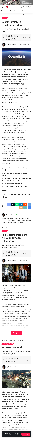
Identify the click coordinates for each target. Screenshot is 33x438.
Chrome (9, 194)
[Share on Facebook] (6, 35)
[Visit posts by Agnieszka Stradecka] (4, 45)
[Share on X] (9, 35)
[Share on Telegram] (6, 39)
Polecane (4, 197)
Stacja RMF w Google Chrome (13, 183)
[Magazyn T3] (7, 7)
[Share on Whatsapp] (12, 35)
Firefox (14, 194)
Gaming (5, 343)
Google (19, 194)
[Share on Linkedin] (14, 35)
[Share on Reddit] (17, 35)
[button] (25, 434)
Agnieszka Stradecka (11, 44)
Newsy (5, 18)
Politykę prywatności (13, 434)
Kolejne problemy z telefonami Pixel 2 (15, 186)
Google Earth (26, 194)
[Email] (9, 39)
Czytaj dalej (16, 333)
